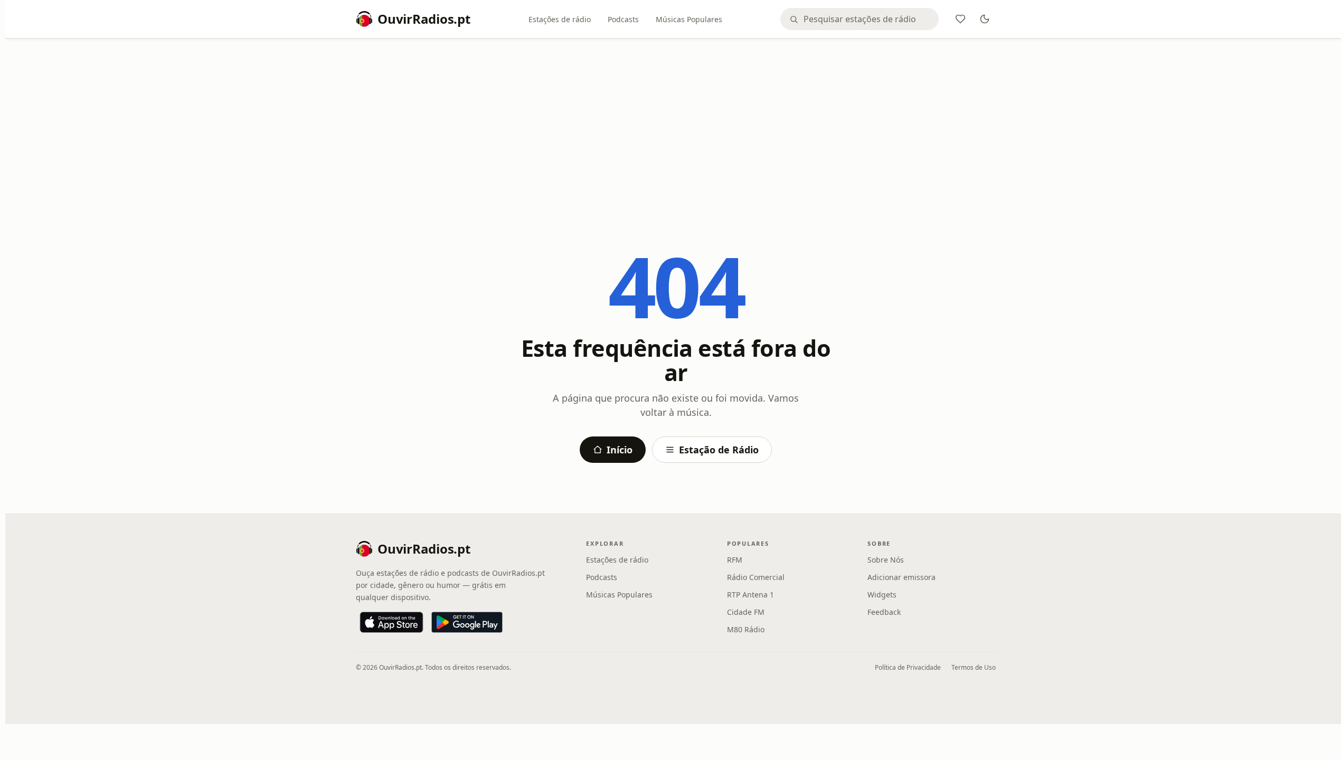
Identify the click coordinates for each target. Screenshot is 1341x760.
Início (619, 449)
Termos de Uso (973, 667)
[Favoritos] (960, 19)
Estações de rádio (559, 19)
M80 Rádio (745, 629)
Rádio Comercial (756, 577)
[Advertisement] (676, 125)
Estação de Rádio (719, 449)
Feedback (884, 612)
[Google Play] (467, 622)
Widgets (881, 595)
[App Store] (391, 622)
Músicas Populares (689, 19)
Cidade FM (745, 612)
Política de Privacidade (908, 667)
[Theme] (985, 19)
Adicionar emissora (901, 577)
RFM (734, 560)
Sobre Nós (885, 560)
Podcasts (623, 19)
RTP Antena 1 (750, 595)
